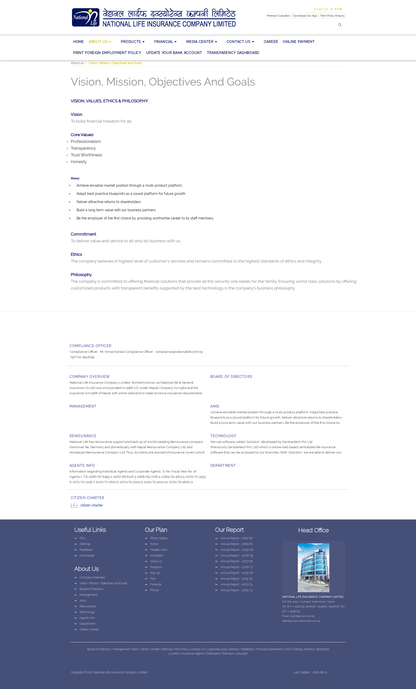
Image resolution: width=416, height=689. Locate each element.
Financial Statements (269, 649)
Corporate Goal (217, 649)
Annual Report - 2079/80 (234, 549)
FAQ (79, 538)
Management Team (125, 649)
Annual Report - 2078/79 (234, 555)
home (78, 42)
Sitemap (82, 544)
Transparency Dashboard (233, 53)
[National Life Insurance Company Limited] (161, 18)
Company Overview (89, 577)
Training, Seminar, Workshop (311, 649)
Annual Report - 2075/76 (234, 573)
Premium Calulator (278, 15)
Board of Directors (88, 589)
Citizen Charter (91, 505)
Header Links (156, 549)
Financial (163, 42)
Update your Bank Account (174, 53)
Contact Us (239, 42)
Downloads (84, 555)
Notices (234, 649)
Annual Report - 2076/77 (234, 567)
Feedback (83, 549)
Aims (80, 600)
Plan (150, 578)
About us (98, 42)
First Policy (182, 649)
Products (131, 42)
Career (271, 42)
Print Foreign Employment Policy (107, 53)
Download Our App (305, 15)
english (321, 9)
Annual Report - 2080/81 (234, 544)
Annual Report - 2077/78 (234, 561)
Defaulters (214, 653)
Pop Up (152, 573)
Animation (154, 555)
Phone (152, 590)
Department (85, 623)
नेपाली (338, 9)
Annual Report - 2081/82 (234, 538)
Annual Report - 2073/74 (233, 584)
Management (85, 595)
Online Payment (299, 42)
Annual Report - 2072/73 (234, 590)
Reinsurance (85, 606)
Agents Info (84, 618)
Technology (84, 612)
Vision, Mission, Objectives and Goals (100, 583)
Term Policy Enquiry (332, 15)
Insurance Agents (193, 653)
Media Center (199, 42)
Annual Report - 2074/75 (233, 578)
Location (174, 653)
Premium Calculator (235, 653)
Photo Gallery (156, 538)
